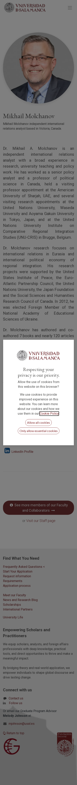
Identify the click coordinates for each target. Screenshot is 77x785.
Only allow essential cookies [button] (39, 431)
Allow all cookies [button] (38, 422)
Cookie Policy (49, 413)
